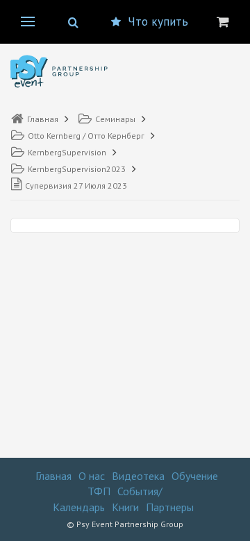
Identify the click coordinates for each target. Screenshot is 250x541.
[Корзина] (223, 21)
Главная (42, 119)
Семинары (115, 119)
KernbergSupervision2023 (77, 169)
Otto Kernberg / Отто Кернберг (86, 135)
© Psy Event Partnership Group (125, 524)
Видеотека (138, 476)
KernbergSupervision (67, 152)
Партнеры (170, 507)
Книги (125, 507)
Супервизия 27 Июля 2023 (76, 185)
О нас (91, 476)
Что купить (158, 21)
